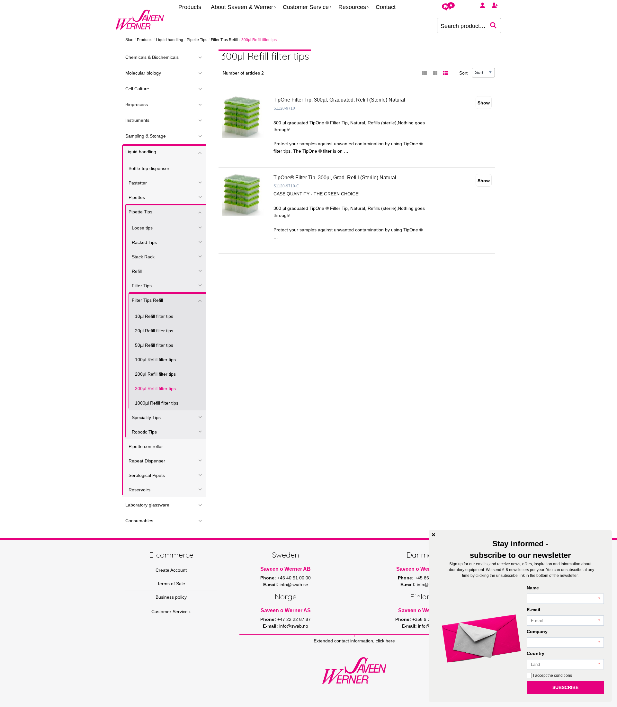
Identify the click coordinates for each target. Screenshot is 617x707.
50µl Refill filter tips (154, 345)
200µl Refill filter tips (155, 374)
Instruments (137, 120)
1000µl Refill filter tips (156, 403)
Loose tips (142, 227)
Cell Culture (137, 88)
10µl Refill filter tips (154, 316)
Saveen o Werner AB (285, 569)
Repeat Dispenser (147, 460)
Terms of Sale (171, 583)
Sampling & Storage (145, 136)
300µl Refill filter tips (155, 388)
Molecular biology (143, 73)
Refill (137, 271)
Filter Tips (142, 285)
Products (189, 7)
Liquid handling (169, 40)
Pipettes (137, 197)
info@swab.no (293, 626)
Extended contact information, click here (354, 640)
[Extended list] (445, 73)
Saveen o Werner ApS (423, 569)
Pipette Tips (197, 40)
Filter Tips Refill (224, 40)
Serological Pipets (147, 475)
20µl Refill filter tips (154, 330)
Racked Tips (144, 242)
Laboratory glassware (147, 504)
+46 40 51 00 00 (294, 577)
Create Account (171, 570)
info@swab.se (294, 584)
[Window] (435, 73)
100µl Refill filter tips (155, 359)
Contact (386, 7)
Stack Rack (143, 256)
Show (484, 102)
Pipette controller (146, 446)
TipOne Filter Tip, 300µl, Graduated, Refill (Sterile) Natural (339, 100)
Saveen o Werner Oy (423, 610)
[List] (425, 73)
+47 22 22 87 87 (294, 619)
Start (129, 40)
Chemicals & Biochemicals (152, 57)
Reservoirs (139, 489)
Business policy (171, 597)
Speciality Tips (146, 417)
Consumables (139, 520)
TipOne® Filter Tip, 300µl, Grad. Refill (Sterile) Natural (334, 177)
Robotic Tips (144, 431)
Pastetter (138, 182)
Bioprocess (136, 104)
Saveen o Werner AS (286, 610)
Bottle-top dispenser (149, 168)
